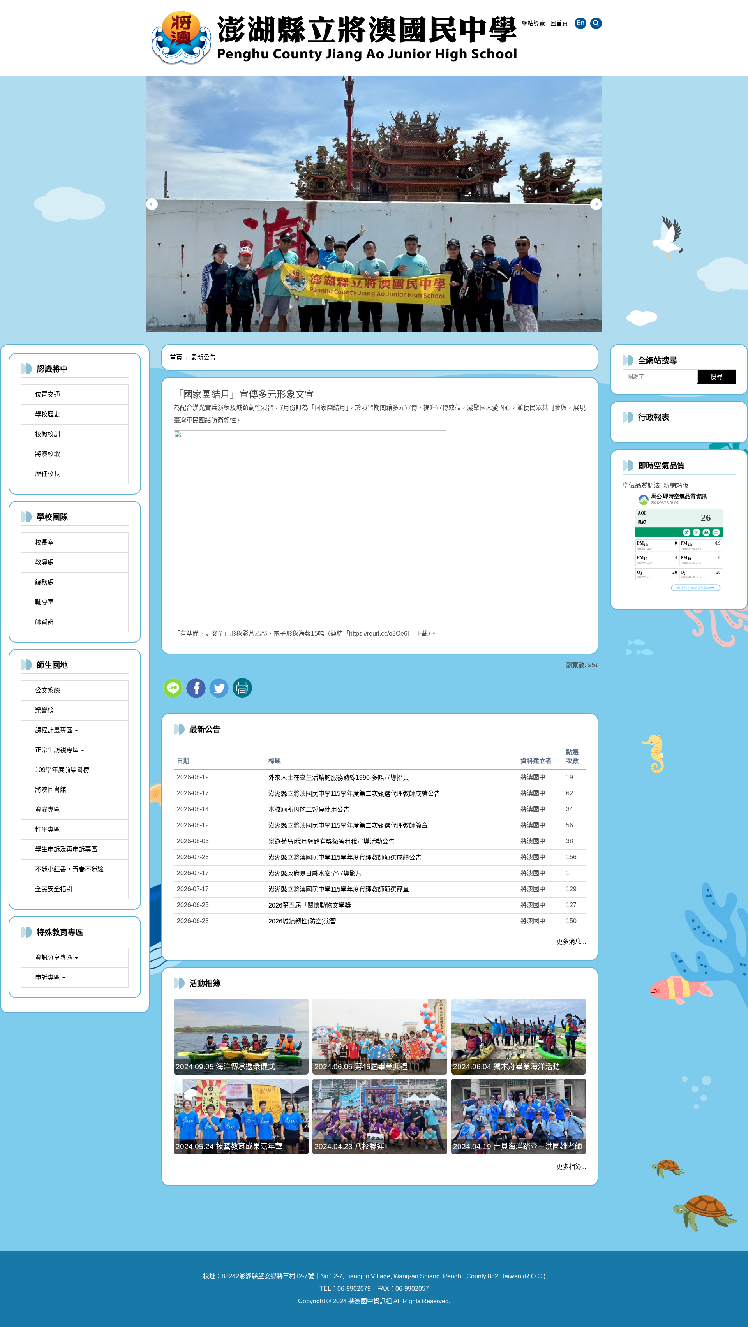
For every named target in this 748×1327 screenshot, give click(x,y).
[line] (174, 687)
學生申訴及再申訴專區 (66, 849)
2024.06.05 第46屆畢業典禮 (361, 1067)
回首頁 (559, 23)
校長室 (44, 542)
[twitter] (220, 687)
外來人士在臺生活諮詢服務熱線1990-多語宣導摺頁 (338, 777)
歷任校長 (47, 474)
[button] (596, 23)
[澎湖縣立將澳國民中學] (335, 38)
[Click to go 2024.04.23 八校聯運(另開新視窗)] (379, 1116)
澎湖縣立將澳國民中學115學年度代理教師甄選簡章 (338, 889)
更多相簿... (571, 1166)
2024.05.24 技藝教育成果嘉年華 (229, 1146)
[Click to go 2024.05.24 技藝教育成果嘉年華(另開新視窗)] (241, 1116)
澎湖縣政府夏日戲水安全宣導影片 (315, 873)
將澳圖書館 (50, 789)
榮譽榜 (44, 710)
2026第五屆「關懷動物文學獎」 (312, 905)
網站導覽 (533, 23)
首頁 (176, 357)
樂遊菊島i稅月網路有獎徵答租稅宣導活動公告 (331, 841)
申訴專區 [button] (48, 977)
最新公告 (203, 357)
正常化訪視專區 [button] (57, 750)
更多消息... (571, 941)
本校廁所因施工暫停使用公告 (308, 809)
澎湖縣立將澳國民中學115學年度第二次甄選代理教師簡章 (348, 825)
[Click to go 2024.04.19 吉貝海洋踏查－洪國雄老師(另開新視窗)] (518, 1116)
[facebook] (197, 687)
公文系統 (47, 690)
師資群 (44, 622)
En (581, 22)
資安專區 (47, 809)
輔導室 (44, 602)
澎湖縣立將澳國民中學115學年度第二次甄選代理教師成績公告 (354, 793)
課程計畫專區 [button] (54, 730)
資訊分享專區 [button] (54, 957)
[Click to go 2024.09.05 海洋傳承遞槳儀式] (241, 1037)
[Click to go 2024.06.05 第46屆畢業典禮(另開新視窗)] (379, 1037)
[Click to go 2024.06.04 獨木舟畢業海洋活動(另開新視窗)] (518, 1037)
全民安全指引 (53, 889)
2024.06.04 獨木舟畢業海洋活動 (506, 1067)
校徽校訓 (47, 434)
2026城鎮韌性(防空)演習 (302, 921)
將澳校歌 (47, 454)
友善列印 (242, 688)
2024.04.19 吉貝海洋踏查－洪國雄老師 (517, 1146)
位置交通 (47, 394)
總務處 (44, 582)
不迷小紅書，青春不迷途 (69, 869)
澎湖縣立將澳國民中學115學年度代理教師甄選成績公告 (345, 857)
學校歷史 (47, 414)
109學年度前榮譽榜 (62, 770)
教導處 (44, 562)
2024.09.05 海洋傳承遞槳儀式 (225, 1067)
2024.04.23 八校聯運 (349, 1146)
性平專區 (47, 829)
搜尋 (716, 377)
